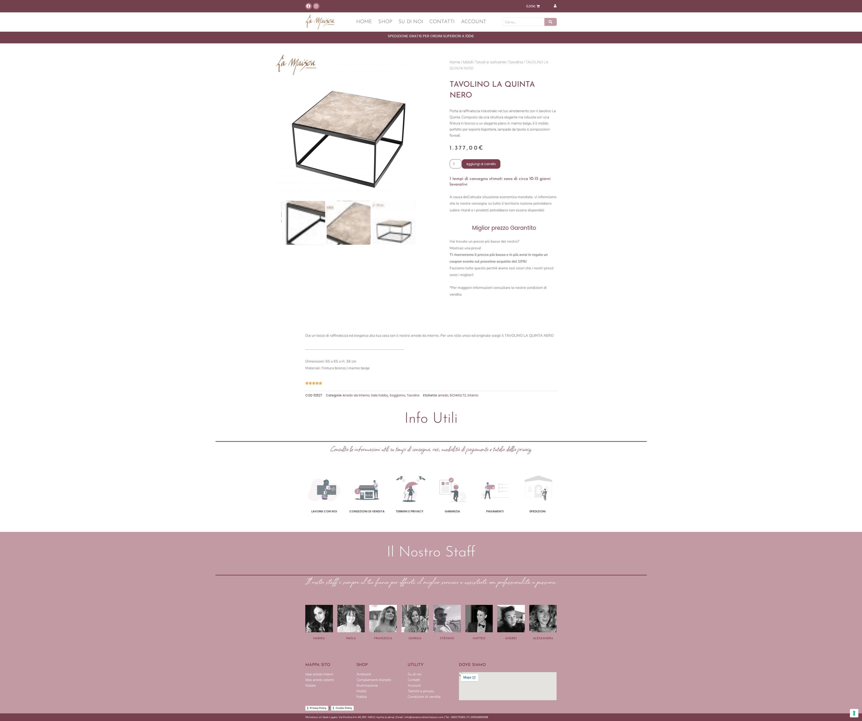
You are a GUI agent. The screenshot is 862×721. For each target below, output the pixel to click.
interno (473, 395)
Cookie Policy (344, 708)
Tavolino (515, 62)
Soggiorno (397, 395)
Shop (385, 21)
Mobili (468, 62)
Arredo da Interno (356, 395)
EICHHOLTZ (458, 395)
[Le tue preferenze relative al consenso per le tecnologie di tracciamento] (854, 713)
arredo (443, 395)
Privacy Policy (318, 708)
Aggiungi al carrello (481, 164)
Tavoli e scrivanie (490, 62)
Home (364, 21)
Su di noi (410, 21)
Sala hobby (379, 395)
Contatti (442, 21)
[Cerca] (550, 22)
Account (473, 21)
